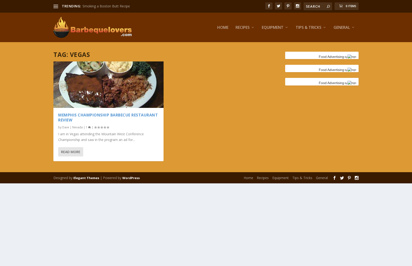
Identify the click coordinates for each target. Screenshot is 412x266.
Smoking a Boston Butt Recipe (106, 6)
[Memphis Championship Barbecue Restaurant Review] (108, 84)
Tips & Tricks (308, 27)
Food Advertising (331, 57)
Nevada (77, 127)
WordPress (131, 178)
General (342, 27)
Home (222, 27)
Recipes (243, 27)
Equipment (272, 27)
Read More (70, 152)
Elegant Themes (86, 178)
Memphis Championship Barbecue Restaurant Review (108, 117)
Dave (65, 127)
